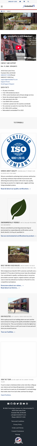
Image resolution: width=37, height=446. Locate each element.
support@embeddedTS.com (9, 79)
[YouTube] (23, 404)
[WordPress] (27, 404)
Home (3, 11)
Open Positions (6, 395)
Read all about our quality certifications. (15, 189)
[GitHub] (11, 404)
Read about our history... (9, 288)
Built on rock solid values (10, 266)
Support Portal (5, 81)
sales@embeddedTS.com (18, 415)
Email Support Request (7, 84)
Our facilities (6, 316)
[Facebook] (14, 404)
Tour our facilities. (7, 332)
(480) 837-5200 (12, 1)
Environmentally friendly (10, 223)
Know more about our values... (11, 285)
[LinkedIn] (20, 404)
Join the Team (6, 380)
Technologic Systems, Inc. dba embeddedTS (21, 408)
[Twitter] (17, 404)
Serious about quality (9, 171)
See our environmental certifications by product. (18, 236)
